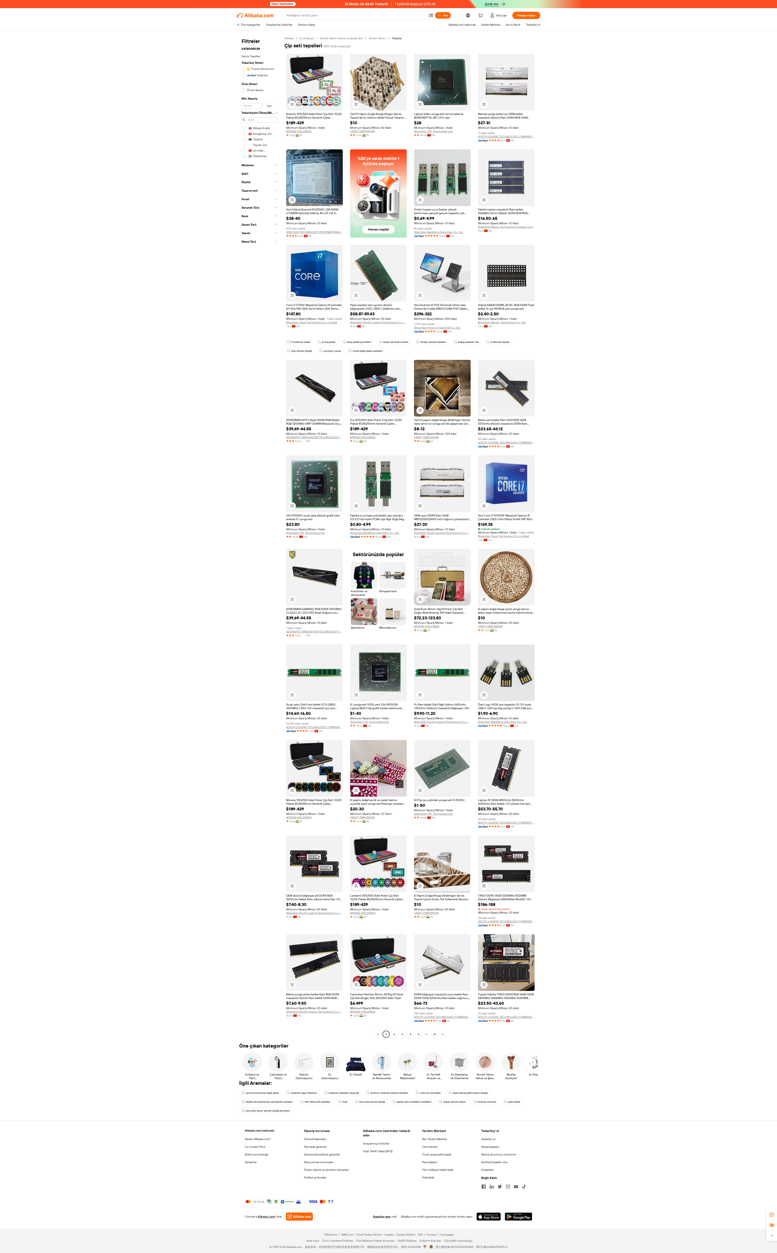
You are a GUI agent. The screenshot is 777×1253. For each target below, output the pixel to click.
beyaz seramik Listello (395, 342)
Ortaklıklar (487, 1169)
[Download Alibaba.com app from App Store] (489, 1217)
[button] (431, 15)
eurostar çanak (332, 351)
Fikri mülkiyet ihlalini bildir (438, 1169)
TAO (420, 1234)
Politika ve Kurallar (315, 1177)
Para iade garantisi (315, 1146)
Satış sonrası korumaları (318, 1162)
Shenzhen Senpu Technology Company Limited (506, 226)
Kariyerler (251, 1162)
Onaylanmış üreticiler (376, 1143)
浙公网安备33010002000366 (454, 1247)
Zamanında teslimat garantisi (322, 1154)
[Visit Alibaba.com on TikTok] (524, 1186)
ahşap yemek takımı (454, 1101)
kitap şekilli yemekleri (359, 342)
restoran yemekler (430, 1092)
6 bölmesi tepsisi (500, 342)
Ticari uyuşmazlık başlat (436, 1154)
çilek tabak (514, 1101)
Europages (447, 1234)
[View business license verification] (425, 1247)
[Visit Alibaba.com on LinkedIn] (491, 1186)
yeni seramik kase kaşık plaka (262, 1092)
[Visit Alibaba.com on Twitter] (499, 1186)
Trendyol (431, 1234)
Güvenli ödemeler (315, 1139)
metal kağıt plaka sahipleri (368, 351)
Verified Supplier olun (494, 1162)
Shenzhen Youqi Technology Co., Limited (311, 322)
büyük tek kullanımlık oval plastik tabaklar (269, 1101)
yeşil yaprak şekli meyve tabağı (470, 1092)
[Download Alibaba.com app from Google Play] (518, 1217)
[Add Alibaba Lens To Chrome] (299, 1217)
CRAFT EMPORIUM (362, 131)
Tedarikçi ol (488, 1139)
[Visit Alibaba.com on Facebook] (483, 1186)
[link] (771, 1214)
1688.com (347, 1234)
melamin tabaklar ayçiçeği (344, 1092)
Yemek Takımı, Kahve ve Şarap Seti (341, 38)
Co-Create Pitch (255, 1146)
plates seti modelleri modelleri (414, 1101)
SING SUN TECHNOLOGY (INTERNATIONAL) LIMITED (314, 232)
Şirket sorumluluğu (257, 1154)
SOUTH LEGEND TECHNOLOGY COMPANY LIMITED (506, 136)
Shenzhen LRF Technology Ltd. (433, 131)
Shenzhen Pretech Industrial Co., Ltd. (437, 327)
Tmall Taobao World (369, 1234)
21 (434, 1034)
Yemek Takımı (377, 38)
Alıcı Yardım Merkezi (434, 1139)
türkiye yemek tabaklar (433, 342)
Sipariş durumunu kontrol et (498, 1154)
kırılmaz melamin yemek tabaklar (389, 1092)
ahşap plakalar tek (468, 342)
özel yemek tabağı (301, 351)
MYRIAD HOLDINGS (298, 131)
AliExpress (330, 1234)
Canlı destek (430, 1146)
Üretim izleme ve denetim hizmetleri (326, 1169)
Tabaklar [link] (397, 38)
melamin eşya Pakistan (304, 1092)
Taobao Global (405, 1234)
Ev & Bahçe (307, 38)
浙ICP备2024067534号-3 (492, 1247)
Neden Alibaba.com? (258, 1139)
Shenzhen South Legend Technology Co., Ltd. (378, 322)
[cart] (481, 16)
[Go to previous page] (378, 1034)
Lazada (388, 1234)
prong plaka (328, 342)
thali (344, 1101)
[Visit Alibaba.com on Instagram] (507, 1186)
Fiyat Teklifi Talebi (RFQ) (378, 1151)
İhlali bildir (428, 1177)
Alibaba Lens (266, 1216)
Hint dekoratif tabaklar (317, 1101)
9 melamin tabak (300, 342)
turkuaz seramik (487, 1101)
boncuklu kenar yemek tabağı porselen (268, 1110)
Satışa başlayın (490, 1146)
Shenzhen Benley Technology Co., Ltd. (502, 322)
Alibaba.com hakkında (259, 1130)
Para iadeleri (429, 1162)
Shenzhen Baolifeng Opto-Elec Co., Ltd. (438, 232)
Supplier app (382, 1216)
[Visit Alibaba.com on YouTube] (516, 1186)
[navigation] (259, 536)
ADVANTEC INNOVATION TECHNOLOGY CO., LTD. (314, 437)
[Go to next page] (442, 1034)
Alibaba (289, 38)
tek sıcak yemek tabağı (372, 1101)
